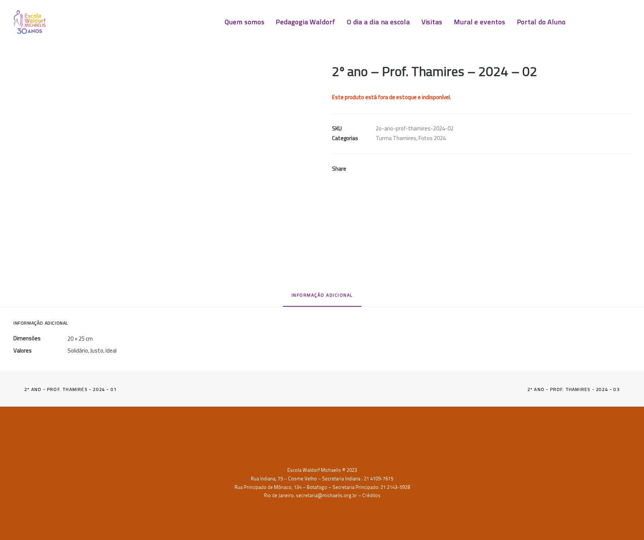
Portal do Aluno (541, 22)
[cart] (625, 22)
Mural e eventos (479, 22)
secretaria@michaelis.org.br (326, 495)
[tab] (322, 298)
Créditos (371, 495)
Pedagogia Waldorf (305, 22)
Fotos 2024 (432, 138)
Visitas (432, 22)
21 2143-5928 (395, 487)
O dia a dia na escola (378, 22)
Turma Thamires (396, 138)
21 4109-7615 (378, 478)
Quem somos (244, 22)
